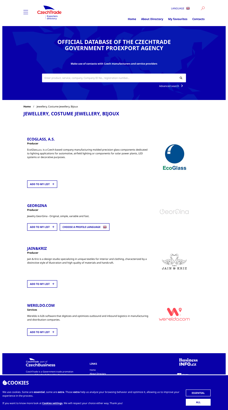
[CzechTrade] (64, 12)
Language (178, 8)
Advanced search (169, 86)
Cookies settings (52, 403)
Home (132, 19)
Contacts (198, 19)
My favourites (177, 19)
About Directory (152, 19)
